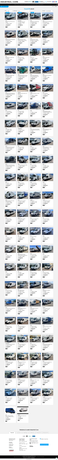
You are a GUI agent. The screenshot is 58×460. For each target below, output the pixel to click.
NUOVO (16, 4)
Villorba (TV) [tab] (32, 432)
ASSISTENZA (28, 4)
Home (53, 6)
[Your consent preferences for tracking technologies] (56, 458)
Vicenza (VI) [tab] (18, 432)
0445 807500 (49, 1)
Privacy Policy (25, 457)
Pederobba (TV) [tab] (39, 432)
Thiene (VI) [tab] (12, 432)
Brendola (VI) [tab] (25, 432)
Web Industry (30, 459)
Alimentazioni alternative (39, 4)
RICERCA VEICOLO (5, 6)
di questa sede (34, 443)
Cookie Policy (28, 457)
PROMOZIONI (32, 4)
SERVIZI (24, 4)
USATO (18, 4)
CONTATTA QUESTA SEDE (44, 444)
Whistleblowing (33, 457)
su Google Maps (44, 439)
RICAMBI (21, 4)
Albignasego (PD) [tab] (45, 432)
